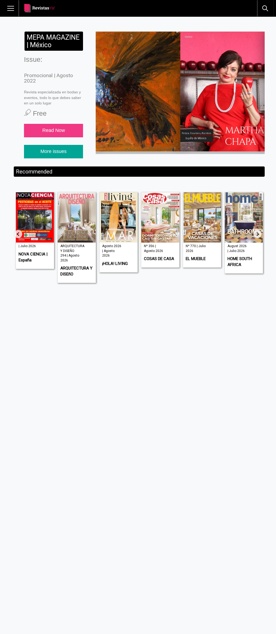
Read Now (53, 130)
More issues (53, 151)
